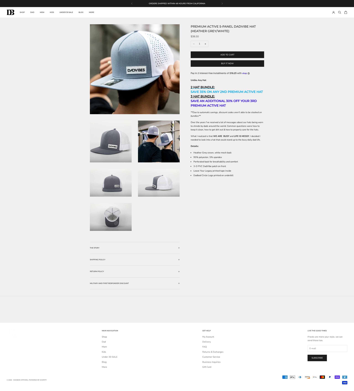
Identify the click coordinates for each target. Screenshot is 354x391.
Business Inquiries (211, 362)
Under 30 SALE (66, 12)
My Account (208, 336)
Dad (32, 12)
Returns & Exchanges (212, 351)
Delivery (206, 341)
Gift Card (206, 367)
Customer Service (211, 356)
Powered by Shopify (38, 380)
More (91, 12)
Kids (52, 12)
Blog (81, 12)
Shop (22, 12)
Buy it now (227, 63)
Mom (42, 12)
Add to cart (227, 54)
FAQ (204, 346)
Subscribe (317, 357)
